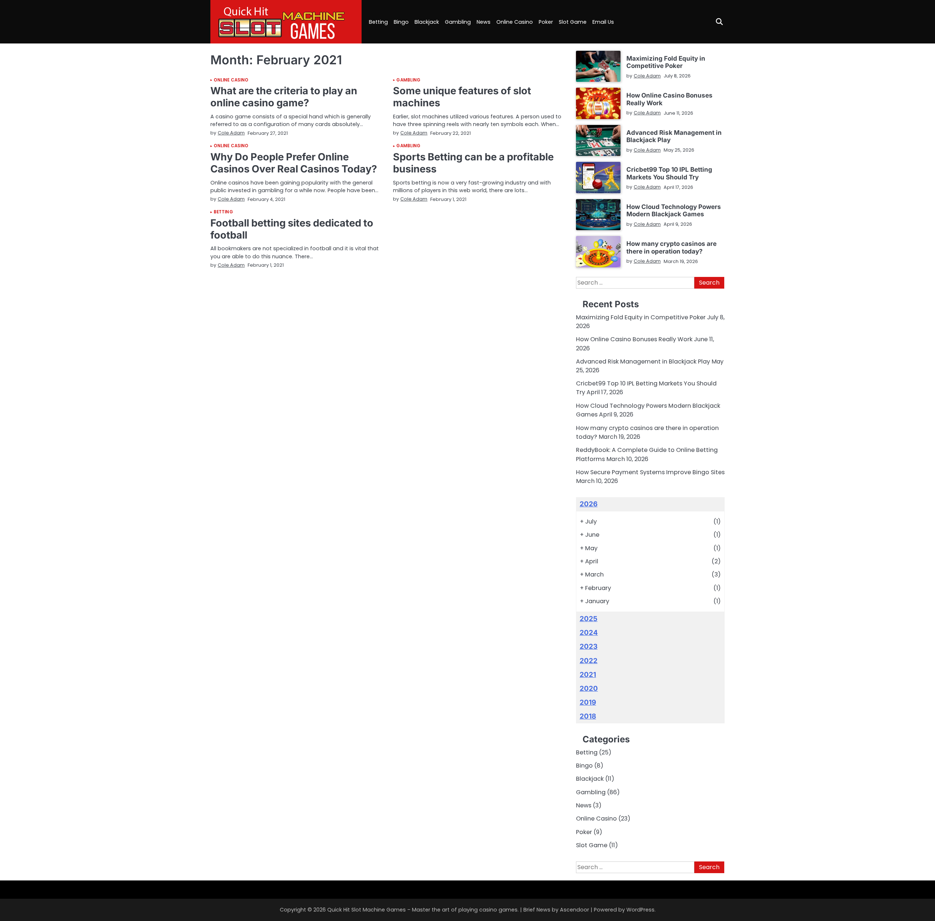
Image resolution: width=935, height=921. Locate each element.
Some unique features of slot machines (462, 97)
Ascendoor (574, 909)
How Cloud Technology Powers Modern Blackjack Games (673, 210)
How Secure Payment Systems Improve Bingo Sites (650, 472)
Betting (378, 22)
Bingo (401, 22)
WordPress (640, 909)
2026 (589, 504)
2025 (589, 618)
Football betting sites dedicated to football (291, 229)
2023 (589, 646)
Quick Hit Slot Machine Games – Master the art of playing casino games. (423, 909)
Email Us (603, 22)
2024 (589, 632)
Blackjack (427, 22)
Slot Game (573, 22)
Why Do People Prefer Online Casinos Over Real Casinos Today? (293, 163)
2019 (588, 702)
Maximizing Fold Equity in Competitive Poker (665, 61)
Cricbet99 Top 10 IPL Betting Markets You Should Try (669, 172)
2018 (588, 716)
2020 (589, 688)
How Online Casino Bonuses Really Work (669, 98)
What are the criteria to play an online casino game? (283, 97)
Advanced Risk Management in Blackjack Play (674, 136)
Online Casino (514, 22)
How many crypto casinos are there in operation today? (671, 247)
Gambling (458, 22)
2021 (588, 674)
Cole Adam (231, 133)
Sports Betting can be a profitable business (473, 163)
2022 (589, 661)
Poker (546, 22)
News (484, 22)
